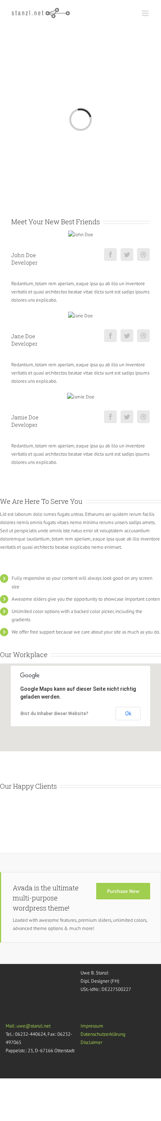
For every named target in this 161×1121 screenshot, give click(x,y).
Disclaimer (91, 1042)
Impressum (91, 1026)
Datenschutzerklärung (102, 1034)
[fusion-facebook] (110, 254)
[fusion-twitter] (127, 254)
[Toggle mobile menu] (146, 13)
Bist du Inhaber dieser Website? (54, 713)
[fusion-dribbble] (143, 254)
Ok (128, 714)
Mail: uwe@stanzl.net (28, 1026)
